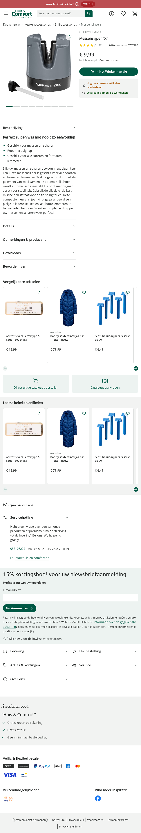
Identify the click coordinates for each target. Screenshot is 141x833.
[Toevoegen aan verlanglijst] (69, 36)
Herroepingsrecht (117, 820)
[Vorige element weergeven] (5, 368)
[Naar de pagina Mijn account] (112, 14)
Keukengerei (11, 24)
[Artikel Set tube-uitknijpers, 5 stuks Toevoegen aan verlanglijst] (128, 292)
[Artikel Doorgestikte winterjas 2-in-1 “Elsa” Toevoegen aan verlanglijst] (84, 292)
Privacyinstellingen (70, 826)
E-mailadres (11, 590)
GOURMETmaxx (90, 32)
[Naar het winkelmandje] (135, 14)
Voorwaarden (95, 820)
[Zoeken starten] (89, 13)
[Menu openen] (6, 13)
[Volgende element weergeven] (136, 368)
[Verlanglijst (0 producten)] (123, 14)
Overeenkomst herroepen (30, 820)
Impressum (58, 820)
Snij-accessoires (66, 24)
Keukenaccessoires (37, 24)
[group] (39, 66)
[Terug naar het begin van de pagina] (137, 807)
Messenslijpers (91, 24)
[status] (60, 13)
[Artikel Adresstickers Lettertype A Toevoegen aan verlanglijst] (39, 292)
